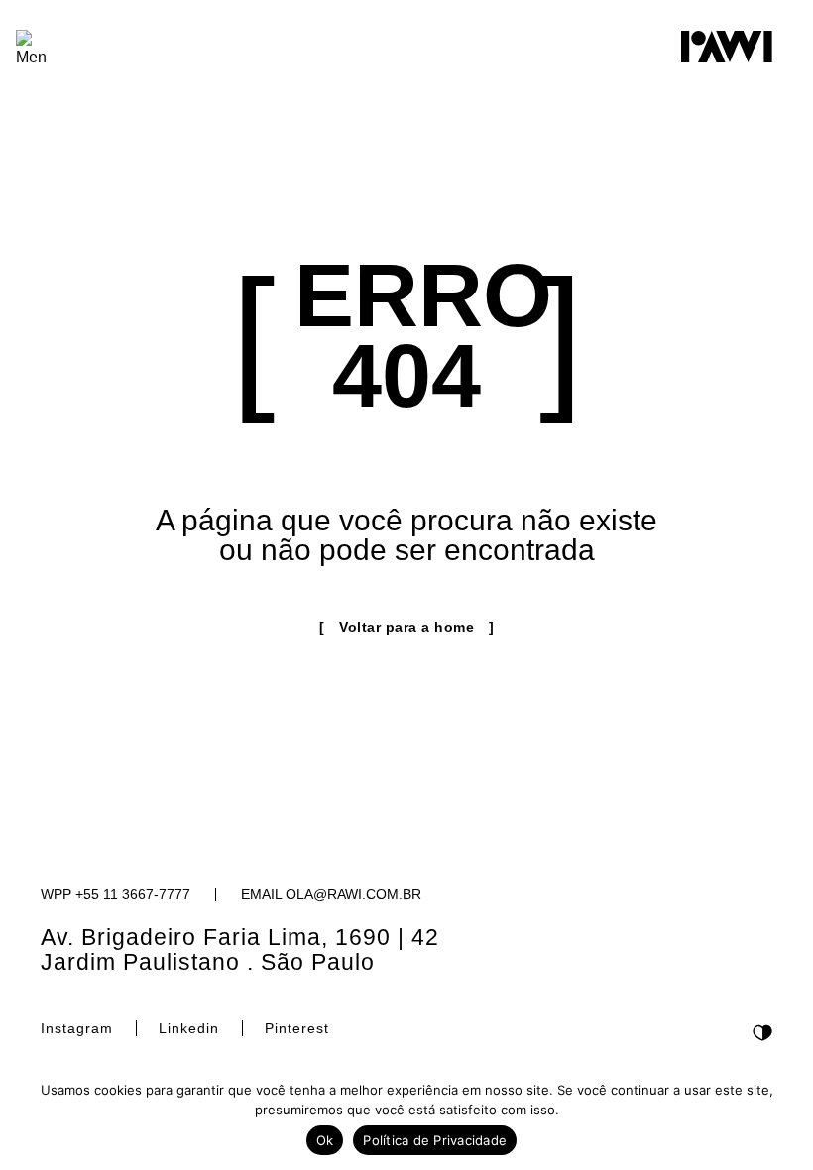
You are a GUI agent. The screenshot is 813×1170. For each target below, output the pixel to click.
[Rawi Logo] (726, 46)
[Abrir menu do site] (32, 49)
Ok (325, 1140)
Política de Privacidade (435, 1140)
